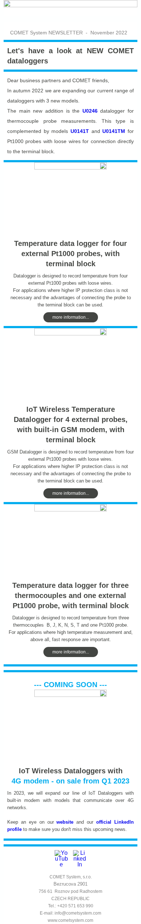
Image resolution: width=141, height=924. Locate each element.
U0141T (79, 131)
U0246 (90, 111)
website (66, 822)
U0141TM (113, 131)
